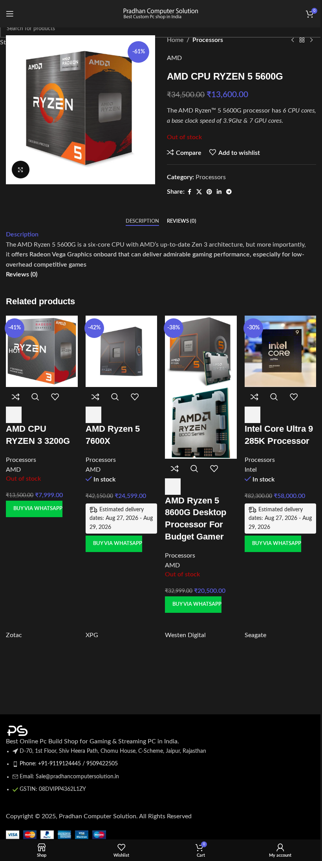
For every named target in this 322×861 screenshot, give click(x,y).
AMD (13, 470)
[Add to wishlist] (55, 397)
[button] (93, 415)
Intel (251, 470)
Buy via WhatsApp (37, 508)
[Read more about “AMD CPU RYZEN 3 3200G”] (14, 415)
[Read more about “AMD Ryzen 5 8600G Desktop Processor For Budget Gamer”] (173, 486)
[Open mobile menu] (10, 14)
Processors (21, 460)
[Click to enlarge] (20, 169)
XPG (92, 635)
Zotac (14, 635)
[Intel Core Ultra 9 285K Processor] (281, 351)
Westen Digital (185, 635)
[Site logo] (161, 13)
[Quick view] (35, 397)
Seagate (255, 635)
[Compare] (16, 397)
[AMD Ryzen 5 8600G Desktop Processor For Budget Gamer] (201, 351)
